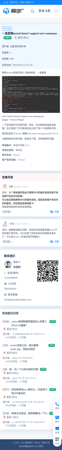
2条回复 (6, 241)
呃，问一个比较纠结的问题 (23, 369)
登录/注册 (44, 10)
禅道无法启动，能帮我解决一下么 (29, 413)
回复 (57, 211)
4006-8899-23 (27, 2)
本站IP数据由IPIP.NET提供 (31, 446)
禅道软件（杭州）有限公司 (37, 443)
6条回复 (6, 212)
